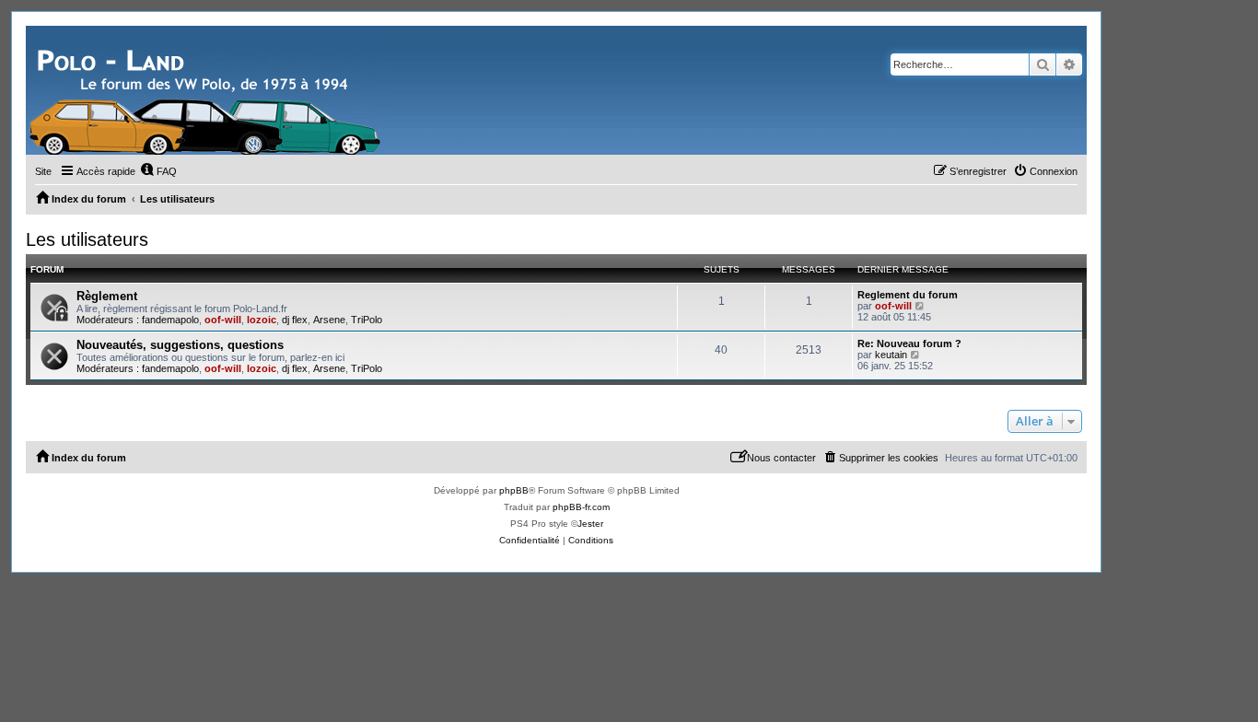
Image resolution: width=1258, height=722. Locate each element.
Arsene (329, 319)
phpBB (514, 490)
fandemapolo (170, 319)
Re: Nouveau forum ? (909, 343)
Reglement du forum (907, 294)
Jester (590, 523)
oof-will (222, 319)
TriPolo (366, 319)
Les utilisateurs (87, 239)
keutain (891, 354)
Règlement (106, 296)
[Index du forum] (207, 90)
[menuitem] (158, 171)
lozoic (261, 319)
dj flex (295, 319)
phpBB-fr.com (581, 507)
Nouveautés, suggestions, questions (180, 345)
